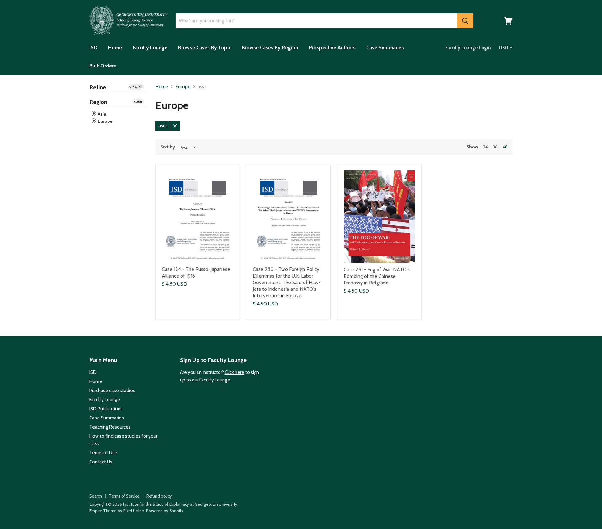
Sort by (167, 147)
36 (495, 147)
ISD (93, 48)
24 (485, 147)
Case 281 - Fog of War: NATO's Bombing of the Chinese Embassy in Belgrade (377, 276)
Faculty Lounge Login (468, 48)
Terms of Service (124, 496)
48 (505, 147)
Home (115, 48)
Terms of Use (103, 453)
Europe (104, 121)
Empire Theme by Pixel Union (116, 510)
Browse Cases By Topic (204, 48)
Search (95, 496)
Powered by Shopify (164, 510)
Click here (234, 372)
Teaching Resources (110, 427)
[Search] (465, 20)
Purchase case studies (112, 390)
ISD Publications (106, 409)
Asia (101, 114)
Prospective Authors (332, 48)
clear (138, 101)
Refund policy (159, 496)
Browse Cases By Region (270, 48)
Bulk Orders (102, 66)
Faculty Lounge (150, 48)
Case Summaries (385, 48)
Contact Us (100, 462)
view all (135, 86)
